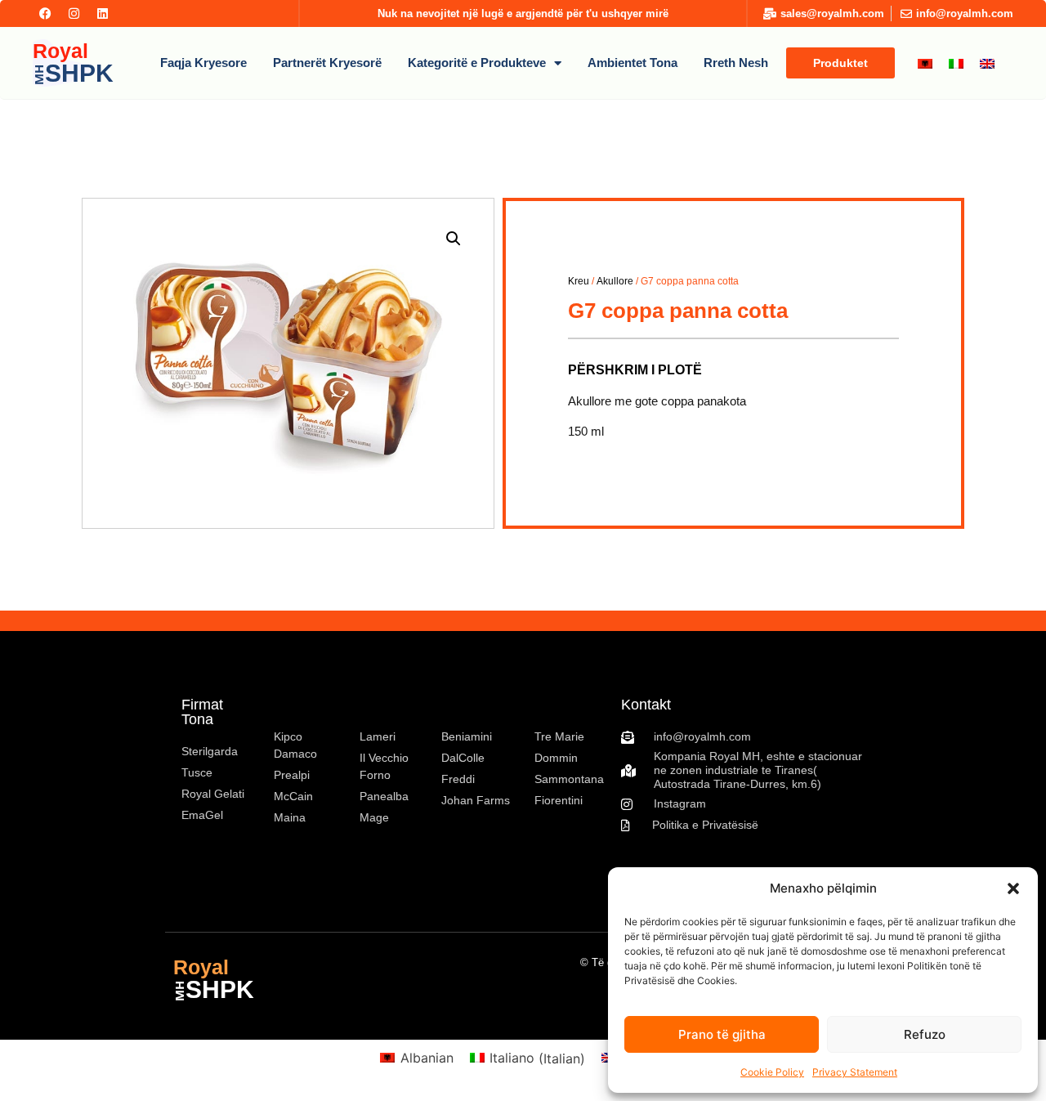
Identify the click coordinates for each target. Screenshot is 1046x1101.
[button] (1013, 888)
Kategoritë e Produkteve (477, 62)
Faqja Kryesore (203, 62)
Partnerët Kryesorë (327, 62)
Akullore (615, 281)
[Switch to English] (987, 63)
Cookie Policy (772, 1072)
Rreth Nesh (736, 62)
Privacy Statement (854, 1072)
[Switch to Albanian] (925, 63)
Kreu (578, 281)
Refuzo (924, 1034)
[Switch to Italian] (956, 63)
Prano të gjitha (722, 1034)
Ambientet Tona (632, 62)
